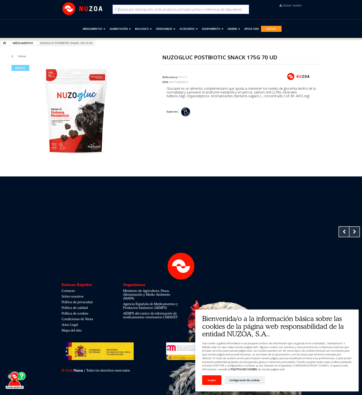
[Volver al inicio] (4, 43)
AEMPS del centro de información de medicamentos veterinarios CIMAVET (150, 315)
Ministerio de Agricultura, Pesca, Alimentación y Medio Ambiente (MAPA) (146, 294)
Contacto (68, 291)
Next (354, 231)
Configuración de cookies (244, 380)
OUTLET (271, 29)
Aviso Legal (70, 324)
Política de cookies (75, 313)
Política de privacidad (77, 302)
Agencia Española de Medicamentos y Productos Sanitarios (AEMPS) (150, 306)
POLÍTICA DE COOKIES (243, 369)
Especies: (172, 111)
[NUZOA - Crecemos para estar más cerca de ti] (82, 9)
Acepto (212, 380)
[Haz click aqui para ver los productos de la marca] (298, 76)
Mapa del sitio (72, 330)
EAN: (165, 82)
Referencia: (170, 77)
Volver (22, 56)
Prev (344, 231)
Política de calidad (75, 308)
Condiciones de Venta (77, 319)
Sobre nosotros (72, 296)
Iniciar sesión (292, 5)
